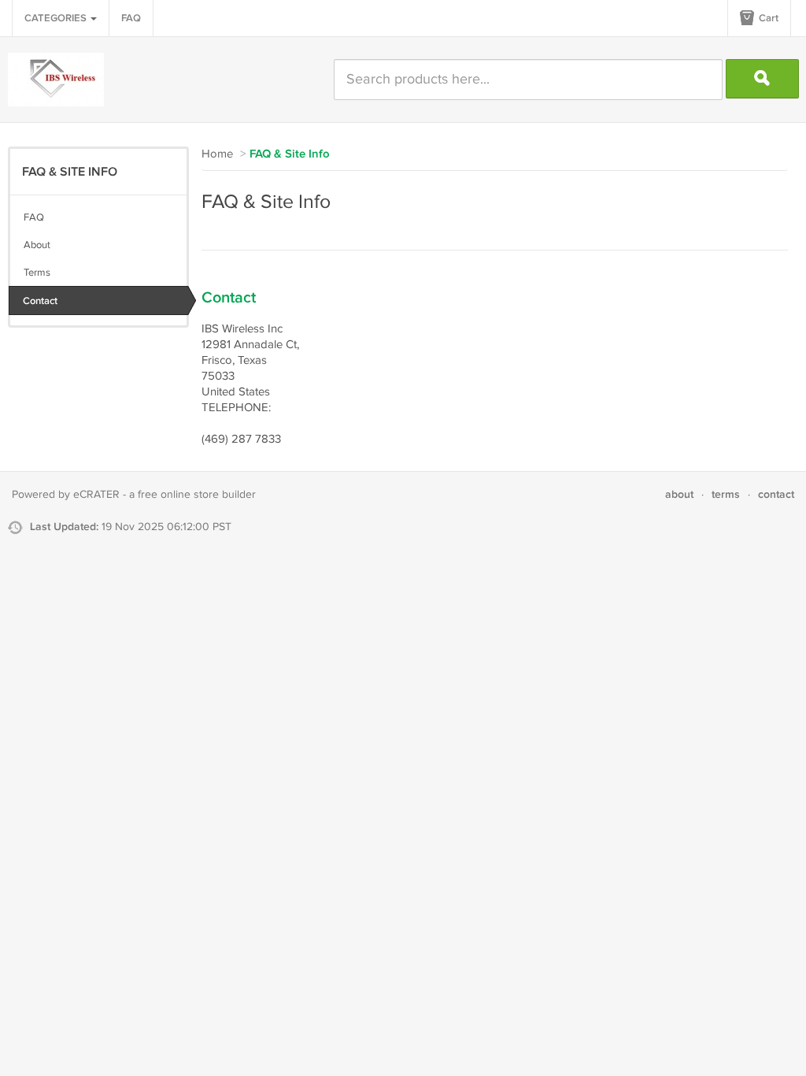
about (679, 494)
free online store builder (197, 494)
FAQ (131, 18)
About (37, 245)
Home (217, 154)
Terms (37, 272)
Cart (767, 18)
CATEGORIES (56, 18)
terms (726, 494)
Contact (40, 301)
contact (776, 494)
